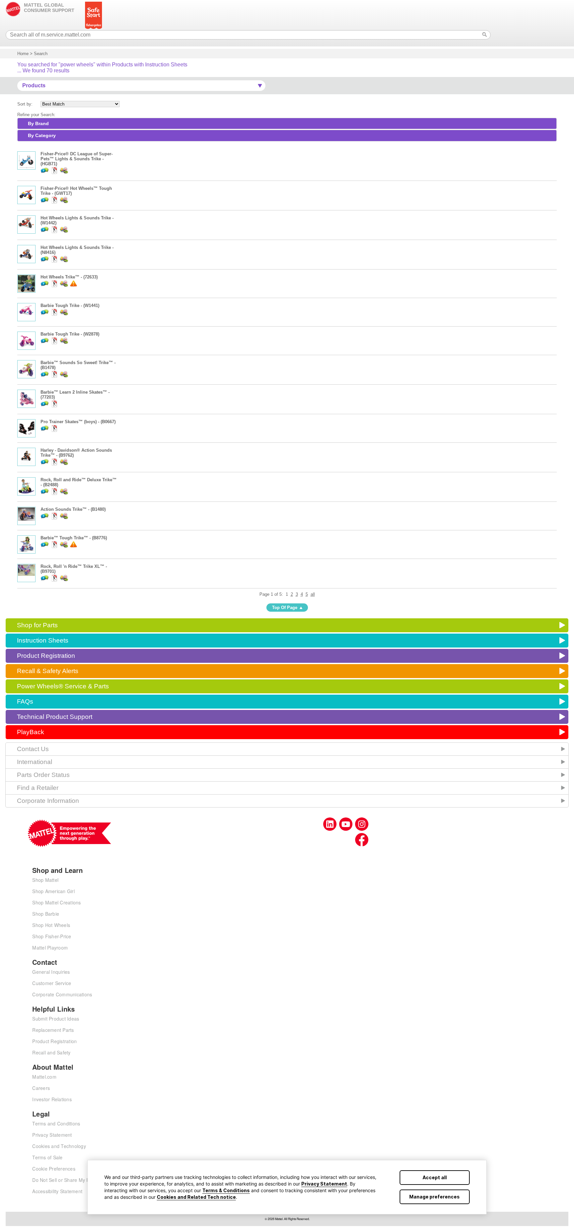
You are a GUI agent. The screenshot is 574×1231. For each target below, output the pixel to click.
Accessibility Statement (57, 1191)
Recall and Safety (51, 1052)
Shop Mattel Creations (56, 902)
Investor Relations (52, 1099)
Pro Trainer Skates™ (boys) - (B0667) (78, 421)
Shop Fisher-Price (51, 936)
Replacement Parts (53, 1030)
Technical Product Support (54, 716)
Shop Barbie (45, 913)
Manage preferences (434, 1196)
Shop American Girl (53, 891)
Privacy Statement (324, 1184)
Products (34, 85)
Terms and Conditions (56, 1123)
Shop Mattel (45, 880)
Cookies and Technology (59, 1146)
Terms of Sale (47, 1157)
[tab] (287, 123)
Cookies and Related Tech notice (196, 1197)
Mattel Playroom (50, 947)
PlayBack (30, 732)
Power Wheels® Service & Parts (63, 686)
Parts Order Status (43, 774)
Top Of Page (284, 607)
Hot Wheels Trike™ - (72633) (69, 276)
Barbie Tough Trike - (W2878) (70, 334)
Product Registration (46, 655)
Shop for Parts (37, 625)
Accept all (435, 1177)
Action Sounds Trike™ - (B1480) (73, 509)
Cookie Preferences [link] (53, 1168)
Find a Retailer (37, 787)
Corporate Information (48, 800)
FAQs (25, 701)
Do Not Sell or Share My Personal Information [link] (82, 1180)
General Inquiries (51, 971)
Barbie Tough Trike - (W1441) (70, 305)
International (34, 761)
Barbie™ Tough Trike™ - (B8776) (74, 537)
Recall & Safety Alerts (47, 670)
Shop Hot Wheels (51, 925)
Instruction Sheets (42, 640)
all (313, 594)
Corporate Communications (62, 994)
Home (23, 53)
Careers (41, 1088)
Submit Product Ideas (55, 1018)
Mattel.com (44, 1076)
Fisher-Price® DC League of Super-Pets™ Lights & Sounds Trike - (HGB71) (77, 158)
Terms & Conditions (226, 1190)
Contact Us (33, 748)
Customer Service (51, 983)
